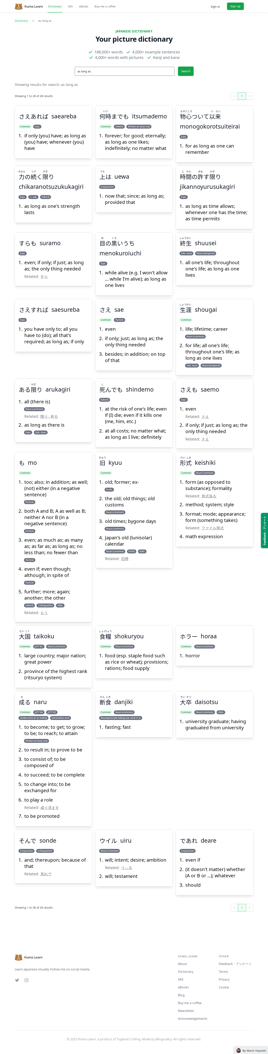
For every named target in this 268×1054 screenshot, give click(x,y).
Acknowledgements (192, 1018)
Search (185, 71)
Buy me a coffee (105, 6)
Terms (223, 971)
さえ (205, 416)
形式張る (208, 496)
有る (54, 416)
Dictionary (55, 6)
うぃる (126, 867)
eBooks (83, 6)
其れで (46, 874)
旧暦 (125, 558)
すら (44, 276)
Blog (181, 995)
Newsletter (186, 1011)
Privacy (224, 979)
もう (44, 612)
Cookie (224, 987)
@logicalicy (164, 1039)
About (182, 964)
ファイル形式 (212, 528)
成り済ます (49, 807)
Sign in (215, 6)
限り (44, 416)
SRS (70, 6)
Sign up (235, 6)
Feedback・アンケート (235, 964)
